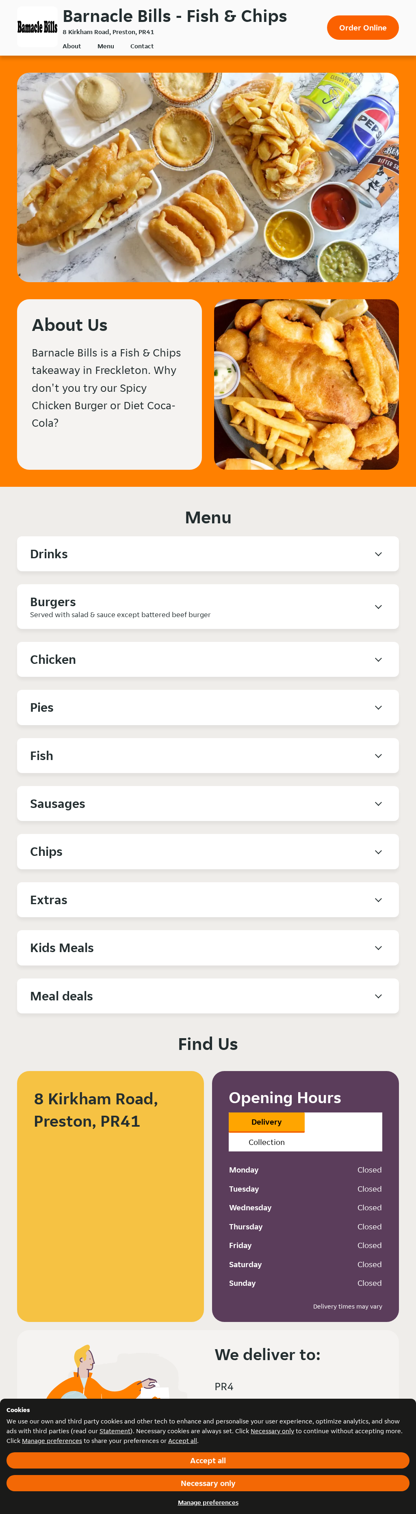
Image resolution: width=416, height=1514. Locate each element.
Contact (142, 46)
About (72, 46)
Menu (106, 46)
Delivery (266, 1122)
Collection (267, 1142)
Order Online (363, 27)
